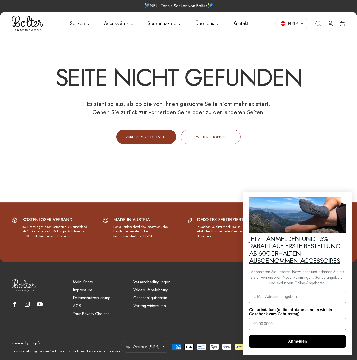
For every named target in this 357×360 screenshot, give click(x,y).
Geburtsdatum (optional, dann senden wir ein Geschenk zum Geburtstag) (290, 312)
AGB (77, 305)
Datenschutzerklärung (91, 297)
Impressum (82, 290)
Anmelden (297, 341)
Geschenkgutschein (150, 297)
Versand (73, 351)
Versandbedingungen (151, 282)
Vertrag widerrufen (149, 305)
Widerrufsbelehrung (150, 290)
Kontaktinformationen (93, 351)
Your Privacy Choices (91, 313)
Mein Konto (83, 282)
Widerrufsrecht (48, 351)
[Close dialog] (345, 199)
